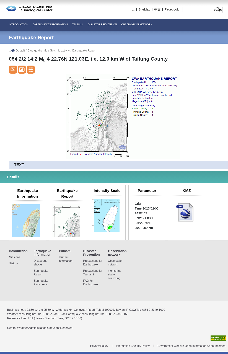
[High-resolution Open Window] (22, 70)
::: (133, 9)
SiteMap (144, 9)
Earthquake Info (37, 50)
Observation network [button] (136, 24)
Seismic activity (60, 50)
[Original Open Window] (13, 70)
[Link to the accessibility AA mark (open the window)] (218, 338)
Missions (14, 257)
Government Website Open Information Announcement (191, 345)
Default (20, 50)
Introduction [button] (18, 24)
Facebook (172, 9)
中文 (157, 9)
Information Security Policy (133, 345)
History (13, 263)
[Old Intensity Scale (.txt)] (31, 70)
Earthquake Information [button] (50, 24)
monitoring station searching (114, 274)
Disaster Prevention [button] (102, 24)
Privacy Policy (99, 345)
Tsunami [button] (77, 24)
